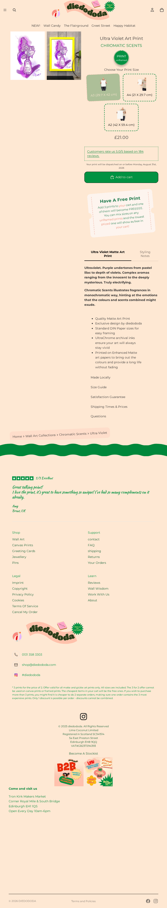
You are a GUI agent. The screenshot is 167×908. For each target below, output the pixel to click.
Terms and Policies (83, 901)
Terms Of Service (25, 606)
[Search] (14, 10)
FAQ (91, 545)
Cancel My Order (25, 612)
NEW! (36, 26)
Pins (15, 563)
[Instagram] (155, 901)
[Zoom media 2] (64, 55)
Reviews (94, 583)
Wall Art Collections (40, 435)
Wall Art (18, 539)
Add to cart (124, 177)
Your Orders (97, 563)
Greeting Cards (23, 551)
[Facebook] (148, 901)
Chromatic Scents (121, 45)
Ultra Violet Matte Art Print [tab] (108, 254)
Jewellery (19, 557)
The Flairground (76, 26)
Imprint (18, 583)
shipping (94, 551)
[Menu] (5, 10)
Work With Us (98, 594)
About (92, 600)
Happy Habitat (124, 26)
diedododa (27, 901)
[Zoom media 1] (27, 55)
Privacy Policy (23, 594)
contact (94, 539)
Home (17, 436)
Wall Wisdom (98, 589)
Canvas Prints (22, 545)
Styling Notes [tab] (145, 254)
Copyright (20, 589)
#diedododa (31, 675)
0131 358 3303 (32, 654)
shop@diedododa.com (39, 665)
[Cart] (162, 10)
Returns (94, 557)
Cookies (18, 600)
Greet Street (101, 26)
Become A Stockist (83, 753)
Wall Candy (52, 26)
